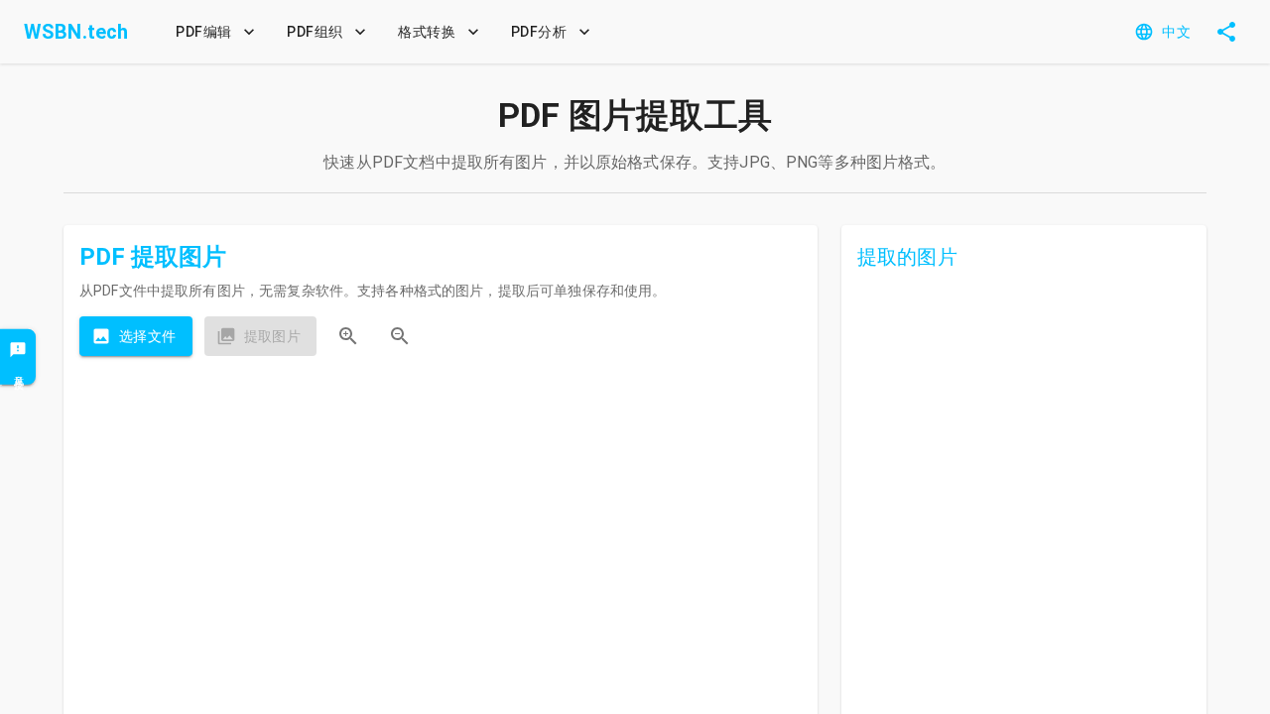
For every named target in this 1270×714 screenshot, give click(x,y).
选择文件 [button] (148, 336)
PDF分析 (539, 32)
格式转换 (426, 32)
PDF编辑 (203, 32)
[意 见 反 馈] (18, 357)
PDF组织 (314, 32)
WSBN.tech (76, 32)
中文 (1176, 32)
